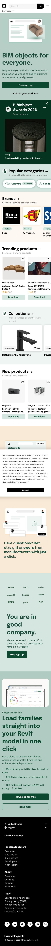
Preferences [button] (22, 482)
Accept (25, 490)
